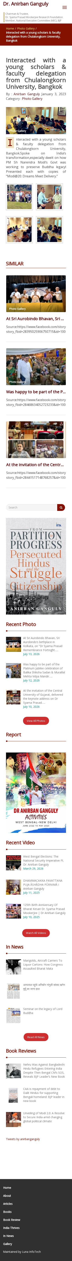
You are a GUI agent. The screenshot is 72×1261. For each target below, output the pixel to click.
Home (10, 28)
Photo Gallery (26, 28)
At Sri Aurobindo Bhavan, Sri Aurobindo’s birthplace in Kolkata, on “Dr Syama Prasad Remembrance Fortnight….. (36, 318)
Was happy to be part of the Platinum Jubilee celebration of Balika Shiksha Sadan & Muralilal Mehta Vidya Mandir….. (36, 391)
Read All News (36, 1037)
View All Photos (36, 721)
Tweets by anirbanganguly (23, 1139)
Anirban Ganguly (26, 94)
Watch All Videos (36, 933)
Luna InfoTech (31, 1252)
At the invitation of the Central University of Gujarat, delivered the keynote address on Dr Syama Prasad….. (36, 464)
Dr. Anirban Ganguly (25, 3)
